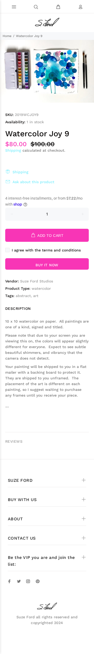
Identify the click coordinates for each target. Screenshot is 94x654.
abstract (23, 296)
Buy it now (47, 265)
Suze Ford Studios (36, 281)
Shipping (13, 150)
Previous (5, 71)
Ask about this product (33, 182)
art (35, 296)
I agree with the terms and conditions (46, 250)
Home (7, 36)
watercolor (41, 288)
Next (89, 71)
